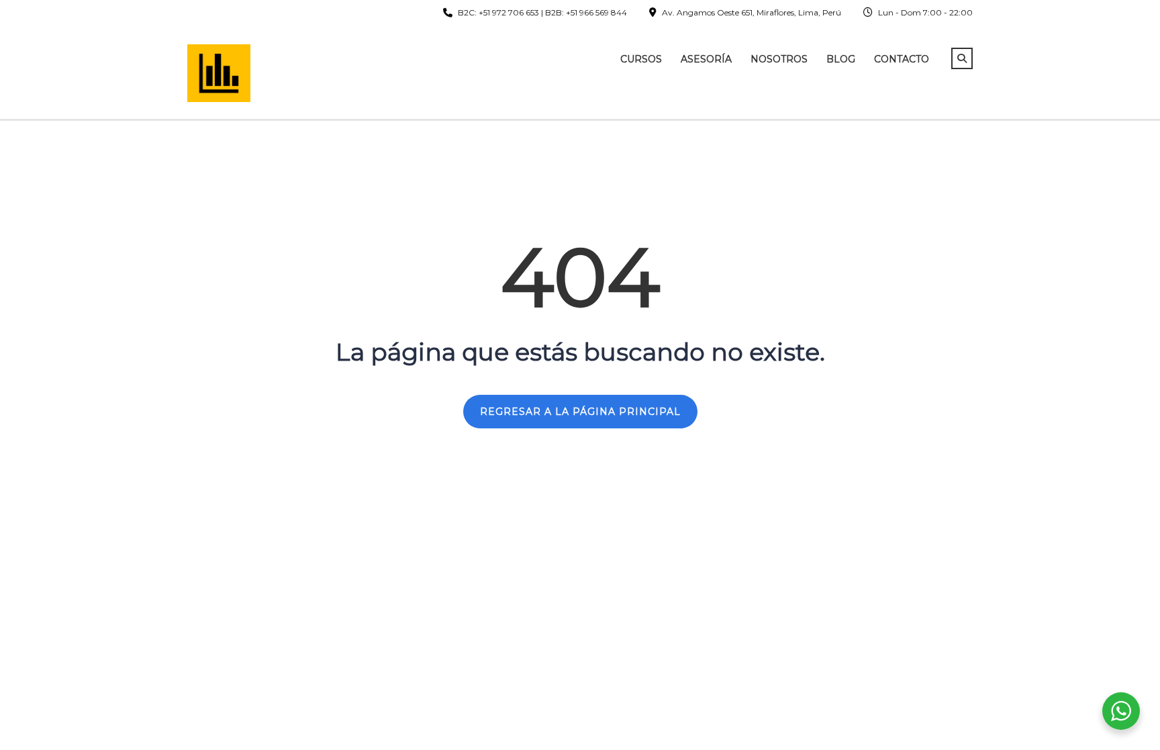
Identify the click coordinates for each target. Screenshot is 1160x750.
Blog (840, 59)
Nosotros (779, 59)
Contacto (901, 59)
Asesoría (706, 59)
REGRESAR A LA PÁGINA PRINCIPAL (580, 412)
